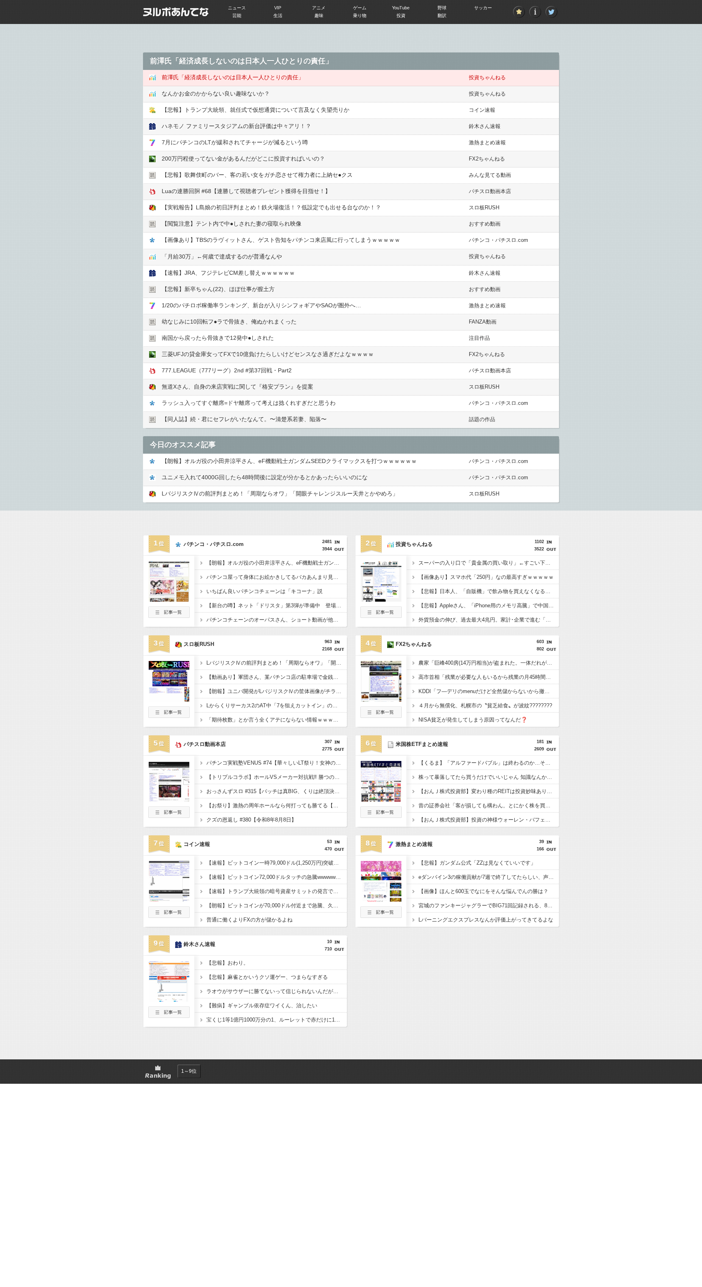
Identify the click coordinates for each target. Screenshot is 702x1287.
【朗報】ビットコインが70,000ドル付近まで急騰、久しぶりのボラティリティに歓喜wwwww (276, 905)
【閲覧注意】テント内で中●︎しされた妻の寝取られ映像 (231, 223)
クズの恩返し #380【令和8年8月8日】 (251, 820)
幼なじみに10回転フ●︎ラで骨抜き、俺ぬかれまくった (229, 321)
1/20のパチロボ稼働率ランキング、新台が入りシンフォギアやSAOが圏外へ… (261, 305)
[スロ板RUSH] (169, 699)
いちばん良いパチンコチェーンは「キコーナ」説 (264, 591)
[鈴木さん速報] (169, 999)
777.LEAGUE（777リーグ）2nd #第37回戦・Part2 (227, 370)
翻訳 (442, 15)
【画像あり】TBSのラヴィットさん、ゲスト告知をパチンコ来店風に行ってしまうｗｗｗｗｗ (281, 240)
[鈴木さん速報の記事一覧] (169, 1015)
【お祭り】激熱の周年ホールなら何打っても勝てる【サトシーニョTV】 (276, 805)
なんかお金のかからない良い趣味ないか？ (216, 93)
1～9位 (189, 1071)
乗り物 (359, 15)
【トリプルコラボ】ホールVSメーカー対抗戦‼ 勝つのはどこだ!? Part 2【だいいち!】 (276, 777)
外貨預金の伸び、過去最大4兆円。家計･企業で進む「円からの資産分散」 (488, 620)
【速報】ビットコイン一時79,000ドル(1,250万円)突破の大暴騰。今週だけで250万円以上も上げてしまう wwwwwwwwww (276, 863)
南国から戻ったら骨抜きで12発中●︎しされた (218, 338)
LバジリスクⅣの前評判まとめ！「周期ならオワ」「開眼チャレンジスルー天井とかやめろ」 (280, 493)
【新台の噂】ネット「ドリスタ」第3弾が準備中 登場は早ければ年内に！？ (276, 605)
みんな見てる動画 (490, 175)
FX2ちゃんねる (487, 159)
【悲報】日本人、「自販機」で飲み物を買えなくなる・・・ (488, 591)
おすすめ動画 (484, 224)
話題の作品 (482, 419)
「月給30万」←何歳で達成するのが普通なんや (222, 256)
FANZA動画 (482, 322)
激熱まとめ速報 (487, 142)
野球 (442, 7)
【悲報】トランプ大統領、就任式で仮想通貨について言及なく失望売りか (255, 110)
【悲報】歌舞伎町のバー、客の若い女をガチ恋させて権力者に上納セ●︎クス (257, 175)
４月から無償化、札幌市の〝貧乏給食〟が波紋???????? (485, 705)
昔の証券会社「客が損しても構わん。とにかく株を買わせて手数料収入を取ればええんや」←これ (488, 805)
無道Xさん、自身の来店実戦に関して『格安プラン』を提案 (237, 386)
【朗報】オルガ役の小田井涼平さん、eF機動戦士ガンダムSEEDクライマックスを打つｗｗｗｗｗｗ (289, 461)
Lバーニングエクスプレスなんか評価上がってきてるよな (485, 920)
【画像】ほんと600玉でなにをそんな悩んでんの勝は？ (483, 891)
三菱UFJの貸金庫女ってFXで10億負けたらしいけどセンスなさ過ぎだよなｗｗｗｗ (268, 354)
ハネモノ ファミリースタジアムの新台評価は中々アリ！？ (236, 126)
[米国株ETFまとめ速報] (381, 799)
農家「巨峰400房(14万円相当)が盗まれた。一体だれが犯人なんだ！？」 (488, 663)
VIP (277, 7)
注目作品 (479, 338)
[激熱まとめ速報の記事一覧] (381, 915)
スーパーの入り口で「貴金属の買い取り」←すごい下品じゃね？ (488, 563)
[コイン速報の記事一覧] (169, 915)
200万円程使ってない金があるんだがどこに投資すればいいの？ (243, 158)
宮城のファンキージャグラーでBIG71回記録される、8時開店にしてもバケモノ (488, 905)
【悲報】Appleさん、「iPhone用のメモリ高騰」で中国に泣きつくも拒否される (488, 605)
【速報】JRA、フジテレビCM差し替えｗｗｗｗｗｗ (228, 273)
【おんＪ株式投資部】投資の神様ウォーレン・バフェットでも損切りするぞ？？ (488, 820)
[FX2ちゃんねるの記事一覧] (381, 715)
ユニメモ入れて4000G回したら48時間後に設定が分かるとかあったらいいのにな (265, 477)
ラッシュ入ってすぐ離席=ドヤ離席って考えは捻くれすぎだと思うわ (249, 403)
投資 (400, 15)
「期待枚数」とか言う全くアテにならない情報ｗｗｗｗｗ (275, 720)
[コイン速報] (169, 899)
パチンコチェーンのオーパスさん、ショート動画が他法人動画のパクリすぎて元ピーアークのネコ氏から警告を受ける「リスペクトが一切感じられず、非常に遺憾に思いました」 (276, 620)
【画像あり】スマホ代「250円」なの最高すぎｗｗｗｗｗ (486, 577)
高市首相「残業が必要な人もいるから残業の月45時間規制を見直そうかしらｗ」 (488, 677)
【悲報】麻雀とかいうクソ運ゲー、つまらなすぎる (267, 977)
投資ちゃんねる (487, 77)
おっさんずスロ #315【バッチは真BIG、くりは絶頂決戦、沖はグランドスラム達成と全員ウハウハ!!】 (276, 791)
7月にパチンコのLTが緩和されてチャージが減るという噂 (235, 142)
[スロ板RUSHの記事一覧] (169, 715)
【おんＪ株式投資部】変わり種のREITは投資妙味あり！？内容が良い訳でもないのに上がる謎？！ (488, 791)
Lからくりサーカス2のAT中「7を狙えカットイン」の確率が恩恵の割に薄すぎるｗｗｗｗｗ (276, 705)
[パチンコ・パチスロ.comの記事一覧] (169, 615)
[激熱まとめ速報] (381, 899)
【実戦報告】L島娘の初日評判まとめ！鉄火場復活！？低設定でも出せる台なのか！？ (271, 207)
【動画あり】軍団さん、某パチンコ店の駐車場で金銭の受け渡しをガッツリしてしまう (276, 677)
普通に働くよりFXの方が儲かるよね (249, 920)
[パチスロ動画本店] (169, 799)
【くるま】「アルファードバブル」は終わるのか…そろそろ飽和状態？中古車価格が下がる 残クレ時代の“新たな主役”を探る (488, 763)
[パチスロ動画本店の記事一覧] (169, 815)
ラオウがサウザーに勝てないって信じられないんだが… (272, 991)
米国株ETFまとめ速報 (422, 744)
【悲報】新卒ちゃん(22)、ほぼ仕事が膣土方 (218, 289)
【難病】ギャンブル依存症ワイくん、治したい (261, 1005)
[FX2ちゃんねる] (381, 699)
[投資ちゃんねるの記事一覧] (381, 615)
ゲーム (359, 7)
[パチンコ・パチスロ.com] (169, 599)
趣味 (318, 15)
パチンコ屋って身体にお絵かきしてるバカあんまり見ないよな (276, 577)
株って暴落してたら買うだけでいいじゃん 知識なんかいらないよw (488, 777)
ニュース (237, 7)
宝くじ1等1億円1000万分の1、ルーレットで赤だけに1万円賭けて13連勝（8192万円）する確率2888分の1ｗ (276, 1020)
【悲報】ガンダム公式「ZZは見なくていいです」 (477, 863)
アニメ (318, 7)
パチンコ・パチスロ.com (498, 240)
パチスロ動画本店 (490, 191)
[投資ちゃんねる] (381, 599)
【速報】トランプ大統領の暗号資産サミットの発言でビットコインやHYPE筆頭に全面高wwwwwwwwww (276, 891)
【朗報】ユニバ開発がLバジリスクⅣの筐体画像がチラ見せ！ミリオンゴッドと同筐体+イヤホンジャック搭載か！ (276, 691)
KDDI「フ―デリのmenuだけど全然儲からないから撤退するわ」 (488, 691)
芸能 (236, 15)
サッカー (483, 7)
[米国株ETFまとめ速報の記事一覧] (381, 815)
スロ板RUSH (484, 207)
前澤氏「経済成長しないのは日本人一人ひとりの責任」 (233, 77)
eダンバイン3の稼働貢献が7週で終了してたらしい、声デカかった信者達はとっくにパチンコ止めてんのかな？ (488, 877)
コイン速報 (482, 110)
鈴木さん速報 (484, 126)
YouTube (401, 7)
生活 (277, 15)
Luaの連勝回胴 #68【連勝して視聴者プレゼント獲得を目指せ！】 (246, 191)
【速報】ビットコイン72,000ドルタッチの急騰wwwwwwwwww (276, 877)
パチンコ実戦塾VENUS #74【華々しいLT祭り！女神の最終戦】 (276, 763)
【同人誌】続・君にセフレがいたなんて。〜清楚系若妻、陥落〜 (244, 419)
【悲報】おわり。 (227, 963)
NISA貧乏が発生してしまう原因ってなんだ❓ (472, 720)
